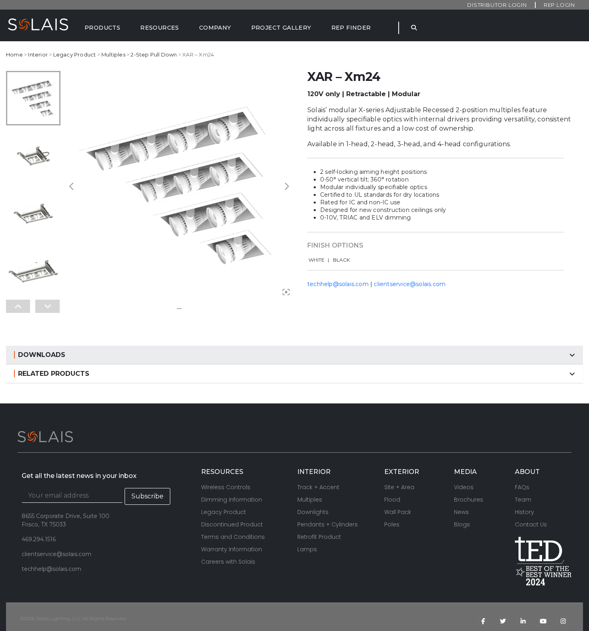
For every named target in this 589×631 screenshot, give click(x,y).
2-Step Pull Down (154, 54)
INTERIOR (314, 472)
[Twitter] (503, 621)
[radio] (319, 260)
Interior (38, 54)
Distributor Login (497, 5)
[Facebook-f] (483, 621)
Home (14, 54)
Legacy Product (74, 54)
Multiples (113, 54)
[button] (294, 355)
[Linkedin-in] (523, 621)
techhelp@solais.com (338, 284)
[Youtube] (543, 621)
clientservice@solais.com (410, 284)
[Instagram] (563, 621)
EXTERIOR (401, 472)
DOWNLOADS (41, 355)
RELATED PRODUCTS (53, 373)
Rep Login (559, 5)
